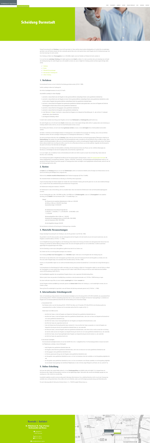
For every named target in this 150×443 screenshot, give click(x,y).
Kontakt (147, 5)
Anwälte (118, 5)
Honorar (142, 5)
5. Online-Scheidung (46, 75)
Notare (123, 5)
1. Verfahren (45, 66)
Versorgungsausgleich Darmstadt (98, 157)
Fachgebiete (112, 5)
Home (107, 5)
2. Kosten (44, 68)
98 (51, 112)
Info (137, 5)
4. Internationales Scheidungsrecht (49, 72)
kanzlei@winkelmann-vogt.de (38, 441)
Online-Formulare (131, 5)
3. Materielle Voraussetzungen (48, 70)
